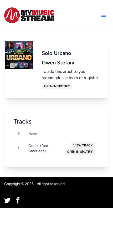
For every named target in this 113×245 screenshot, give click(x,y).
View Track (83, 145)
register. (91, 77)
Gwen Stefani (58, 62)
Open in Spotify (57, 86)
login (73, 77)
